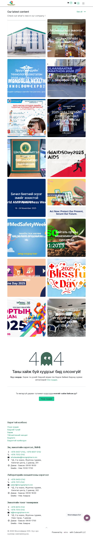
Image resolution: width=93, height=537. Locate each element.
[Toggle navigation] (83, 3)
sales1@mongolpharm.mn (22, 485)
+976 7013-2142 (18, 510)
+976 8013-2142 (18, 507)
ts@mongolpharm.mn (20, 512)
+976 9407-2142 (18, 452)
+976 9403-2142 (18, 479)
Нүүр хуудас (46, 399)
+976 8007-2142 (33, 452)
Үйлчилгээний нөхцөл (17, 435)
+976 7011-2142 (17, 482)
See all (80, 12)
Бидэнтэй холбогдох (16, 440)
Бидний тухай (13, 430)
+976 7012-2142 (18, 454)
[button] (46, 527)
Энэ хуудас (52, 380)
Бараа (10, 432)
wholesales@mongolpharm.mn (24, 457)
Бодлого (11, 438)
